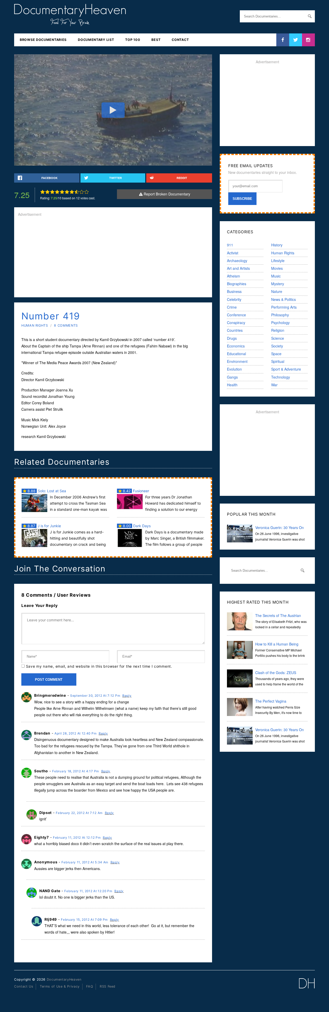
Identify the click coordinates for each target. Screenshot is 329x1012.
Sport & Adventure (286, 369)
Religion (277, 330)
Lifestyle (278, 260)
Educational (236, 353)
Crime (232, 307)
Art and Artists (238, 268)
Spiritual (277, 361)
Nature (276, 291)
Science (277, 338)
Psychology (280, 322)
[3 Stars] (52, 192)
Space (276, 353)
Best (155, 40)
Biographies (236, 283)
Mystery (277, 283)
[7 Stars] (72, 192)
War (274, 384)
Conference (236, 314)
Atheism (233, 276)
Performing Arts (284, 307)
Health (232, 384)
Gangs (232, 377)
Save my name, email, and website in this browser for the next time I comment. (99, 666)
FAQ (89, 986)
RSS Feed (107, 986)
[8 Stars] (77, 192)
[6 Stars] (67, 192)
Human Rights (34, 325)
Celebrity (234, 299)
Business (234, 291)
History (276, 244)
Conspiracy (236, 322)
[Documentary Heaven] (70, 23)
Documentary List (96, 40)
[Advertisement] (113, 257)
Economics (236, 345)
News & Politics (283, 299)
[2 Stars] (47, 192)
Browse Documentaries (43, 40)
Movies (277, 268)
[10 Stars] (86, 192)
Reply (127, 695)
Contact (180, 40)
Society (277, 345)
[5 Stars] (62, 192)
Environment (237, 361)
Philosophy (280, 314)
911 (230, 244)
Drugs (232, 338)
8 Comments (66, 325)
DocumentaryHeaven (64, 979)
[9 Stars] (81, 192)
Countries (235, 330)
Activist (232, 252)
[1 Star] (42, 192)
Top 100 (132, 40)
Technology (280, 377)
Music (276, 276)
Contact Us (23, 986)
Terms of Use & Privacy (60, 986)
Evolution (234, 369)
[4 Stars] (57, 192)
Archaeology (237, 260)
